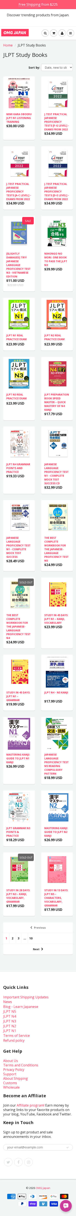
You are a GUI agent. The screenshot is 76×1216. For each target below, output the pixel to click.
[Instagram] (28, 1162)
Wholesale (11, 1087)
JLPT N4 (9, 1016)
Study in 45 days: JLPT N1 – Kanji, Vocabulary (56, 619)
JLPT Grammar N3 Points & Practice (18, 832)
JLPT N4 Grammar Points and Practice (18, 468)
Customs (10, 1083)
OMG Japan (43, 1188)
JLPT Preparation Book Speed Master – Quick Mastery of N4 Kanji (56, 402)
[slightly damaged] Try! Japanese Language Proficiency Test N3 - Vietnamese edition (18, 265)
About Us (10, 1060)
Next (36, 949)
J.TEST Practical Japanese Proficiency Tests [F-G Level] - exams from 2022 (56, 121)
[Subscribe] (67, 1147)
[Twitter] (8, 1162)
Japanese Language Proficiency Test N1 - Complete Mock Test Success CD (56, 474)
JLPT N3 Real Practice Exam (16, 396)
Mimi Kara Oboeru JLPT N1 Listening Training (19, 118)
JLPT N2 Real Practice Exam (54, 337)
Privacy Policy (13, 1069)
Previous (40, 927)
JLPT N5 (9, 1011)
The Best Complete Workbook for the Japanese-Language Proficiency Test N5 (56, 549)
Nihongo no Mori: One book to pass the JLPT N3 (55, 259)
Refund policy (13, 1040)
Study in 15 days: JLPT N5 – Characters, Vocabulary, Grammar (56, 897)
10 (31, 938)
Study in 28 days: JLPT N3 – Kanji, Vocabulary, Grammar (18, 895)
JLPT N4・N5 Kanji (56, 692)
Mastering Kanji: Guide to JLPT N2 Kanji (56, 832)
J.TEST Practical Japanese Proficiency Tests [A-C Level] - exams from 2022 (18, 191)
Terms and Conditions (20, 1065)
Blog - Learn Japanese (20, 1006)
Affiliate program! (30, 1105)
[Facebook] (18, 1162)
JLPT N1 (9, 1030)
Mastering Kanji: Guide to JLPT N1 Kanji (18, 758)
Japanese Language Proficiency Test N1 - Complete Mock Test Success (18, 547)
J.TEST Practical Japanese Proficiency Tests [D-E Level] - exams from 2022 (56, 191)
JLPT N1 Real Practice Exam (16, 337)
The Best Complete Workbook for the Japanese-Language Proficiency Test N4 (18, 626)
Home (8, 45)
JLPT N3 (9, 1021)
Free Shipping (30, 4)
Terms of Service (16, 1035)
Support (9, 1074)
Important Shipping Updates (26, 997)
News (7, 1001)
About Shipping (15, 1078)
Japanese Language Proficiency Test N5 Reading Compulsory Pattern (56, 764)
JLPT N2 (9, 1026)
